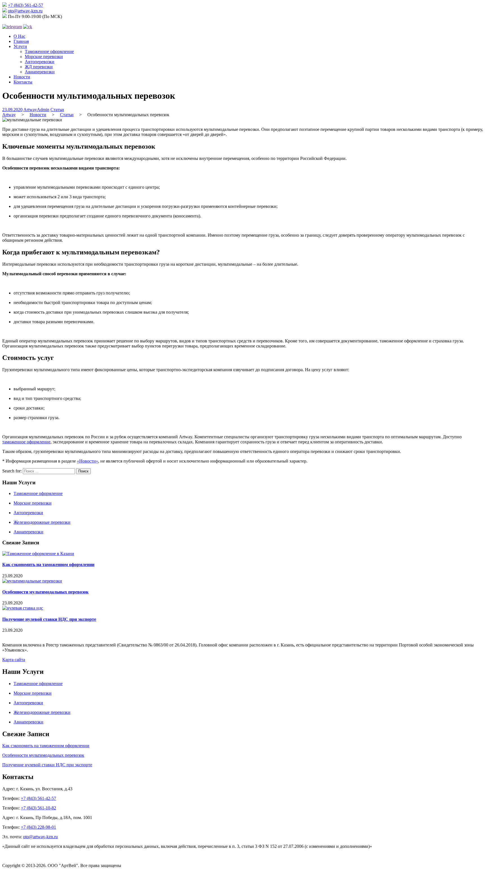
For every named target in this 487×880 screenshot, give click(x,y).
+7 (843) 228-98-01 (38, 827)
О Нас (19, 36)
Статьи (57, 109)
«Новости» (87, 461)
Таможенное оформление (49, 51)
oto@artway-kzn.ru (25, 10)
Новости (22, 76)
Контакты (23, 82)
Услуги (20, 46)
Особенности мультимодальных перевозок (45, 591)
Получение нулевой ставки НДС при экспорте (49, 619)
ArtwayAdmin (36, 109)
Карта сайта (13, 659)
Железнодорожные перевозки (42, 522)
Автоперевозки (39, 61)
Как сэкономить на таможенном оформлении (48, 564)
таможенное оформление (26, 441)
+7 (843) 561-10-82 (38, 808)
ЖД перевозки (39, 66)
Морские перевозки (44, 56)
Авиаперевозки (40, 71)
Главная (21, 41)
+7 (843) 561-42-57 (25, 5)
